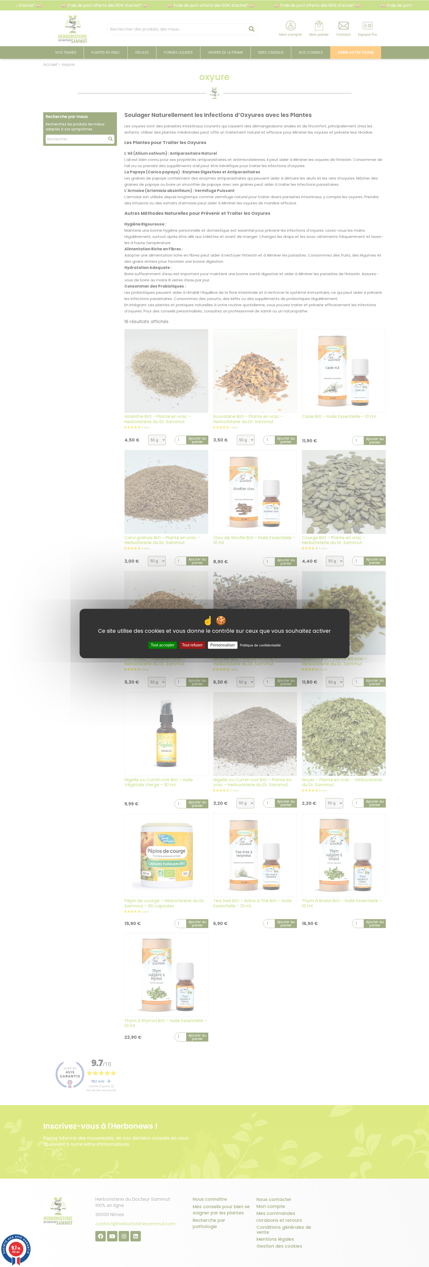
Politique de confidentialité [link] (260, 645)
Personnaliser (222, 645)
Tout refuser (192, 645)
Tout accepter (162, 645)
